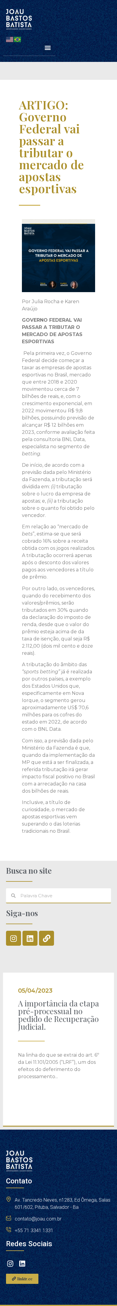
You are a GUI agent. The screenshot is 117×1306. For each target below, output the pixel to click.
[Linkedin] (30, 938)
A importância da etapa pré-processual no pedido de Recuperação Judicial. (58, 1015)
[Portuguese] (18, 39)
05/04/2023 (35, 990)
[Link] (46, 938)
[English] (10, 39)
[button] (47, 48)
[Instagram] (13, 938)
